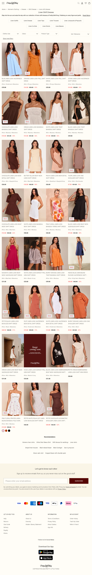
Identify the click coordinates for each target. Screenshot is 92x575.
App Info (50, 527)
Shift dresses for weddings (60, 442)
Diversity (28, 521)
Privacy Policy (52, 521)
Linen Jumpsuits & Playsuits (72, 20)
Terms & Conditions (53, 518)
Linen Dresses (28, 20)
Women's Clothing (13, 9)
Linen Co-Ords (32, 26)
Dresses (23, 9)
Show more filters (8, 38)
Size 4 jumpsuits (69, 448)
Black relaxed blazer (45, 448)
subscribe (79, 481)
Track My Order (74, 521)
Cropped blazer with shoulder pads (55, 453)
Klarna (5, 533)
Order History (74, 518)
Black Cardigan (57, 448)
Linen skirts (73, 442)
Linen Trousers (54, 20)
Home (3, 9)
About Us (28, 518)
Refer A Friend (74, 524)
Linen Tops (41, 20)
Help (5, 518)
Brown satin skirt (38, 453)
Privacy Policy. (62, 489)
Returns (6, 521)
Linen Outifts (14, 20)
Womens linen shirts (28, 442)
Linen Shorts (46, 26)
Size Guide (7, 524)
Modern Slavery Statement (33, 524)
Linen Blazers (60, 26)
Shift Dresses (32, 9)
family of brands (71, 487)
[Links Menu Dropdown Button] (3, 3)
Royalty (6, 530)
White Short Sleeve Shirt (43, 442)
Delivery (6, 527)
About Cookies (52, 524)
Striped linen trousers (31, 448)
